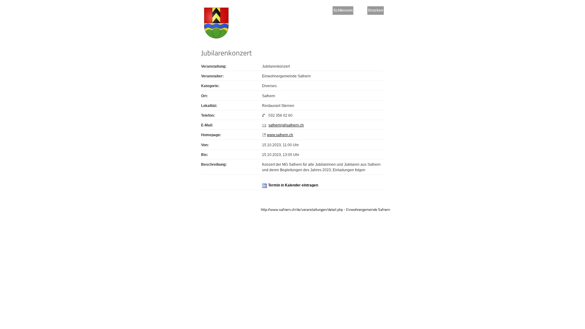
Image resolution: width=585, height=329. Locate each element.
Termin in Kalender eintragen (293, 185)
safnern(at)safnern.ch (286, 125)
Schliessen (343, 10)
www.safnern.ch (280, 135)
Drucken (375, 10)
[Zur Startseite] (216, 24)
